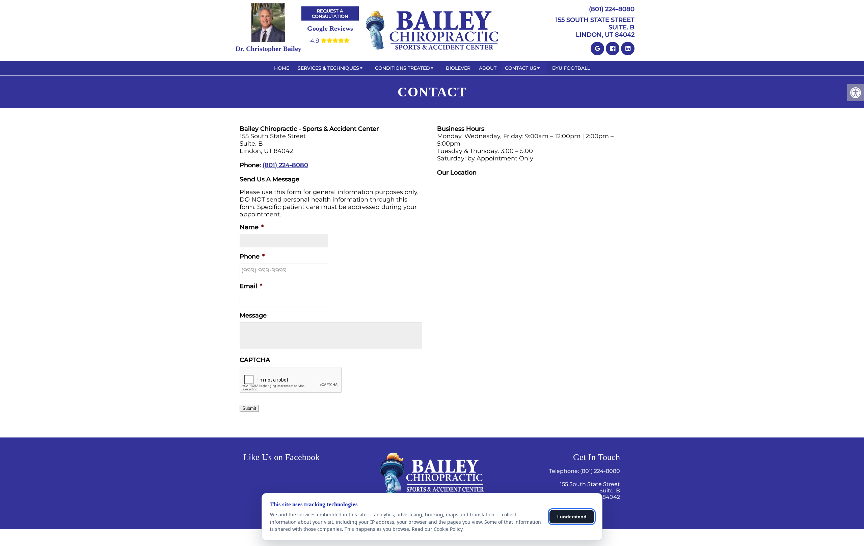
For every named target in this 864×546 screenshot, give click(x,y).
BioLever (458, 68)
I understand (572, 516)
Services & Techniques (328, 68)
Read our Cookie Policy (437, 529)
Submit (249, 408)
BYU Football (571, 68)
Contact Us (520, 68)
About (487, 68)
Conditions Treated (402, 68)
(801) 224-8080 (611, 9)
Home (281, 68)
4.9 (315, 40)
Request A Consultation (330, 13)
